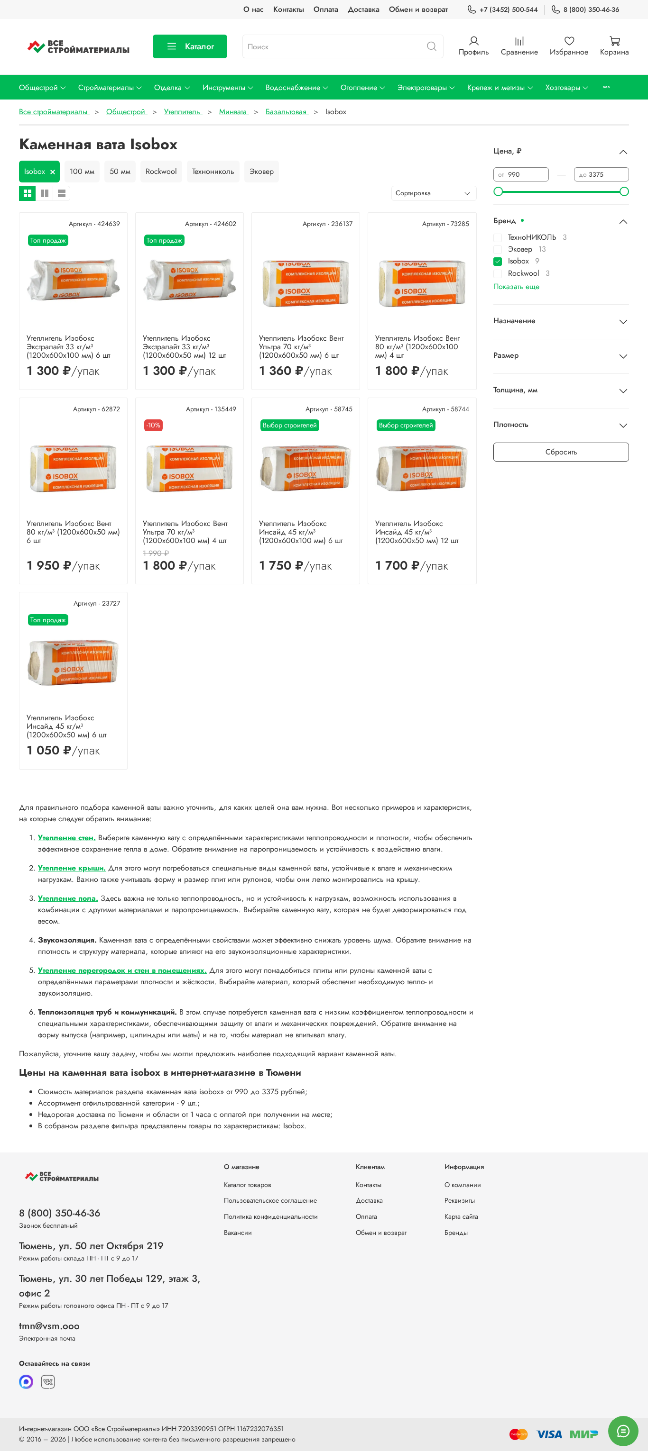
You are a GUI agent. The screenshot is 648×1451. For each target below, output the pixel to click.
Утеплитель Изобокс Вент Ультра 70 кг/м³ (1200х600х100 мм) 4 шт (185, 532)
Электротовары (422, 87)
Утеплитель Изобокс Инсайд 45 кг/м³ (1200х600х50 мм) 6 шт (66, 726)
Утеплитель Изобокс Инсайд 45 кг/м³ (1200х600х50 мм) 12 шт (416, 532)
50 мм (120, 171)
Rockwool (161, 171)
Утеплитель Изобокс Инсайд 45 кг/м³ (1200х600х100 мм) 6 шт (301, 532)
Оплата (326, 9)
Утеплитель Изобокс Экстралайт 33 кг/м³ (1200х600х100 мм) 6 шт (68, 347)
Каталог (199, 46)
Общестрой (38, 87)
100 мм (82, 171)
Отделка (168, 87)
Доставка (364, 9)
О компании (462, 1184)
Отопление (359, 87)
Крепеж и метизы (496, 87)
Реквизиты (459, 1200)
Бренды (456, 1232)
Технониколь (213, 171)
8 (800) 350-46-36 (592, 9)
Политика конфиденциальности (271, 1216)
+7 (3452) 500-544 (509, 9)
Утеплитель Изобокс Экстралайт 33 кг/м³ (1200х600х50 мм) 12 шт (184, 347)
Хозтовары (563, 87)
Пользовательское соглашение (270, 1200)
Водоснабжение (293, 87)
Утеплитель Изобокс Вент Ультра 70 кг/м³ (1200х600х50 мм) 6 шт (301, 347)
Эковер (262, 171)
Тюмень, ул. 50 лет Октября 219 (91, 1246)
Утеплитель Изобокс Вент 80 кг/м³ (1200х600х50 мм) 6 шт (73, 532)
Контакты (288, 9)
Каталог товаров (247, 1184)
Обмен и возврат (418, 9)
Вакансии (238, 1232)
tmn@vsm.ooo (49, 1326)
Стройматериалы (106, 87)
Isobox (34, 171)
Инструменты (224, 87)
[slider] (498, 191)
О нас (253, 9)
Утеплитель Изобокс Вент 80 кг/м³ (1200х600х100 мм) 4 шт (417, 347)
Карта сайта (461, 1216)
